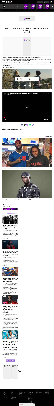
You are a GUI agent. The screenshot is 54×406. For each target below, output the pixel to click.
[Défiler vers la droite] (19, 371)
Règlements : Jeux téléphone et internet (31, 401)
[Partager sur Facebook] (21, 125)
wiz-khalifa (4, 129)
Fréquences (4, 397)
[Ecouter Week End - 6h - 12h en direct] (10, 208)
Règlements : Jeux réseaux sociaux (30, 395)
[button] (7, 371)
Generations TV (35, 10)
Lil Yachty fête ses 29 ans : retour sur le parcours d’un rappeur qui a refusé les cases (10, 253)
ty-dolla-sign (16, 129)
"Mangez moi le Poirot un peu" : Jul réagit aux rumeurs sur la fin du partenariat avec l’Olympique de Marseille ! (10, 344)
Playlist (3, 394)
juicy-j (8, 129)
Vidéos (41, 10)
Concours (47, 10)
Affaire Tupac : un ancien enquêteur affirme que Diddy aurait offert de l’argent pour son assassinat (10, 309)
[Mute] (17, 6)
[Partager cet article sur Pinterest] (27, 125)
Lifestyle (18, 10)
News (4, 10)
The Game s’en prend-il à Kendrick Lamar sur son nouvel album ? (10, 279)
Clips (37, 393)
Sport (13, 10)
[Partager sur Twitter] (24, 125)
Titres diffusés (5, 396)
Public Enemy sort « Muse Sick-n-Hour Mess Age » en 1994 (10, 227)
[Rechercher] (51, 2)
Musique (9, 10)
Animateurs (4, 393)
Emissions (4, 392)
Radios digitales (26, 10)
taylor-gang (11, 129)
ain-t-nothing (21, 129)
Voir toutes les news (10, 360)
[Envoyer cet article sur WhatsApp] (29, 125)
